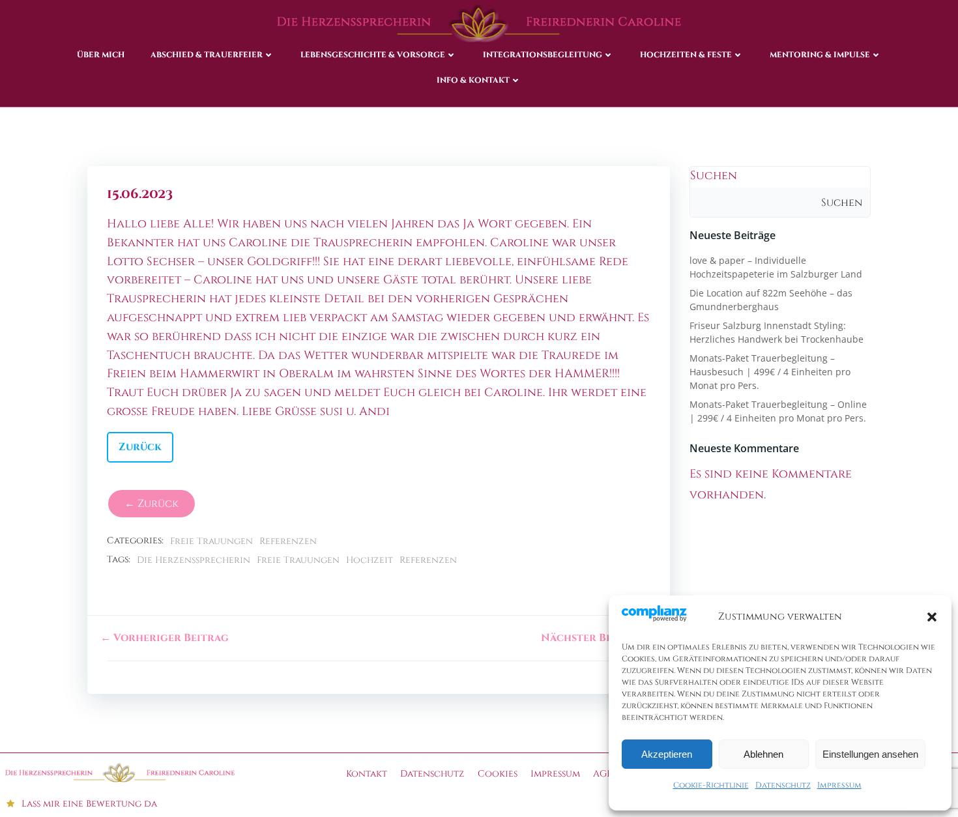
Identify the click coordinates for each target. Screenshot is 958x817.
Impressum (839, 785)
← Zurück (151, 503)
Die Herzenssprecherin (193, 560)
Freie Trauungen (211, 541)
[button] (931, 617)
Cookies (497, 773)
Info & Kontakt (473, 80)
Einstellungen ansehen (870, 754)
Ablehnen (763, 754)
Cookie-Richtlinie (711, 785)
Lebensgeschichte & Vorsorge (372, 55)
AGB (602, 773)
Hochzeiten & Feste (686, 55)
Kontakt (366, 773)
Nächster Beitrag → (599, 638)
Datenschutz (783, 785)
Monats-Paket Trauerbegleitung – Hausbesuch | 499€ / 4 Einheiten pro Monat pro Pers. (769, 372)
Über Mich (100, 55)
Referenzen (288, 541)
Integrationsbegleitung (542, 55)
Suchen (713, 175)
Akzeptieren (666, 754)
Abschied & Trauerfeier (207, 55)
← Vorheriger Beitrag (164, 638)
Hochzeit (369, 560)
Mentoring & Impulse (820, 55)
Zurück (140, 447)
